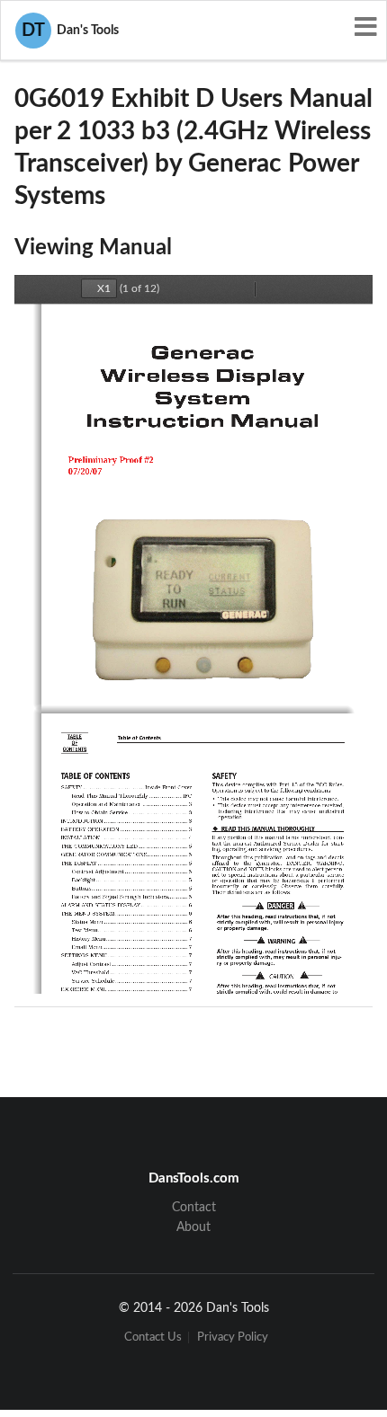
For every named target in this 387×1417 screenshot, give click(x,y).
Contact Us (153, 1337)
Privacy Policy (232, 1337)
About (193, 1227)
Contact (194, 1207)
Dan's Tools (70, 31)
